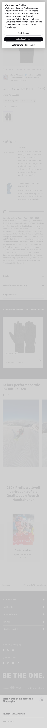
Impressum (30, 45)
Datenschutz (17, 45)
